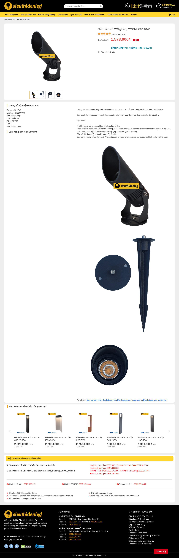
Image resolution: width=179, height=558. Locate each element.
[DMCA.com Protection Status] (26, 546)
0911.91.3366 (96, 522)
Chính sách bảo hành (138, 533)
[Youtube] (17, 546)
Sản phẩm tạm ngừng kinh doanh (131, 48)
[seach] (101, 6)
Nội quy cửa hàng (136, 527)
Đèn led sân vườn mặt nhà (154, 400)
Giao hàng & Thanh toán (139, 519)
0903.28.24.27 (140, 484)
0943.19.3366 (75, 539)
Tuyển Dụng (134, 530)
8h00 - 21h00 (168, 6)
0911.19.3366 (74, 537)
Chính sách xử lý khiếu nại (140, 544)
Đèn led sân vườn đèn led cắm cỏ (101, 400)
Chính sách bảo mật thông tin (141, 541)
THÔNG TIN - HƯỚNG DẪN (141, 512)
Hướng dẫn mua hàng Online (141, 522)
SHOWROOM (65, 512)
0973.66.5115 (29, 484)
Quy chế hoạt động (137, 524)
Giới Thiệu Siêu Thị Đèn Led (141, 516)
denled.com (102, 555)
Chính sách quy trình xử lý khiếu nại (144, 535)
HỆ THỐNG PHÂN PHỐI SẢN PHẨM (24, 458)
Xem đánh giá (118, 34)
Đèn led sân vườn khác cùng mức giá (28, 406)
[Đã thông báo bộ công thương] (39, 546)
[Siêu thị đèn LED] (23, 6)
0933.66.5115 (74, 522)
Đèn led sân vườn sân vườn (129, 400)
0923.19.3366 (75, 534)
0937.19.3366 (85, 484)
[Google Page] (11, 546)
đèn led (7, 526)
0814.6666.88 (75, 524)
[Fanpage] (6, 546)
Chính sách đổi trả (136, 538)
